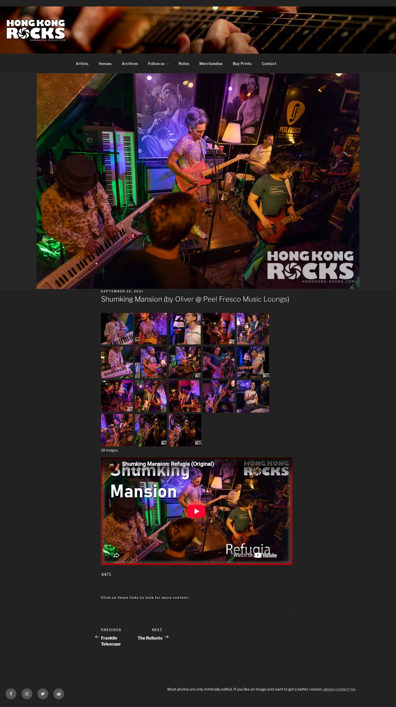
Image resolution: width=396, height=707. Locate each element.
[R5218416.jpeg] (185, 377)
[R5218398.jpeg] (219, 343)
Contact (269, 63)
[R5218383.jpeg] (151, 343)
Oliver (184, 299)
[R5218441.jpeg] (185, 411)
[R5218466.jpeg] (253, 411)
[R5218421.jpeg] (253, 377)
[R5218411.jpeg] (151, 377)
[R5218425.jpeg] (117, 411)
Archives (130, 63)
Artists (82, 63)
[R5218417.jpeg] (219, 377)
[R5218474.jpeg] (151, 444)
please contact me (339, 689)
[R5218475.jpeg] (185, 444)
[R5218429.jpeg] (151, 411)
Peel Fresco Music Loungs (245, 299)
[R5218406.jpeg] (253, 343)
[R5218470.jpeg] (117, 444)
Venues (105, 63)
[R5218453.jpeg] (219, 411)
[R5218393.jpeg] (185, 343)
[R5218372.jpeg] (117, 343)
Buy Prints (242, 63)
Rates (184, 63)
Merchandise (211, 63)
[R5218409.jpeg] (117, 377)
